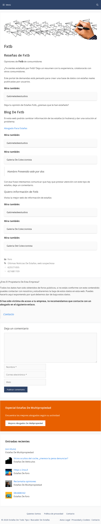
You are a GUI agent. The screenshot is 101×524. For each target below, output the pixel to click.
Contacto (8, 314)
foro (10, 259)
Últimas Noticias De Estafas (22, 263)
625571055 (13, 267)
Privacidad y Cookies (81, 519)
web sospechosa (45, 263)
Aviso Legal (65, 519)
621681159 (13, 271)
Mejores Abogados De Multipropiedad (25, 423)
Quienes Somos (34, 513)
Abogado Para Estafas (15, 128)
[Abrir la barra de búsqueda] (97, 5)
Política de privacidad (53, 513)
